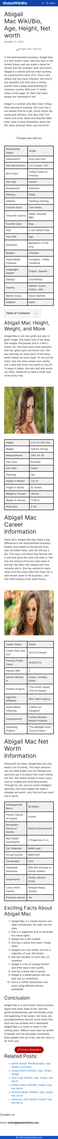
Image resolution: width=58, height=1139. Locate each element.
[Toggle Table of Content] (35, 313)
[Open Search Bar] (43, 3)
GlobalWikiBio (15, 3)
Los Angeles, (36, 165)
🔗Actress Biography (29, 1049)
